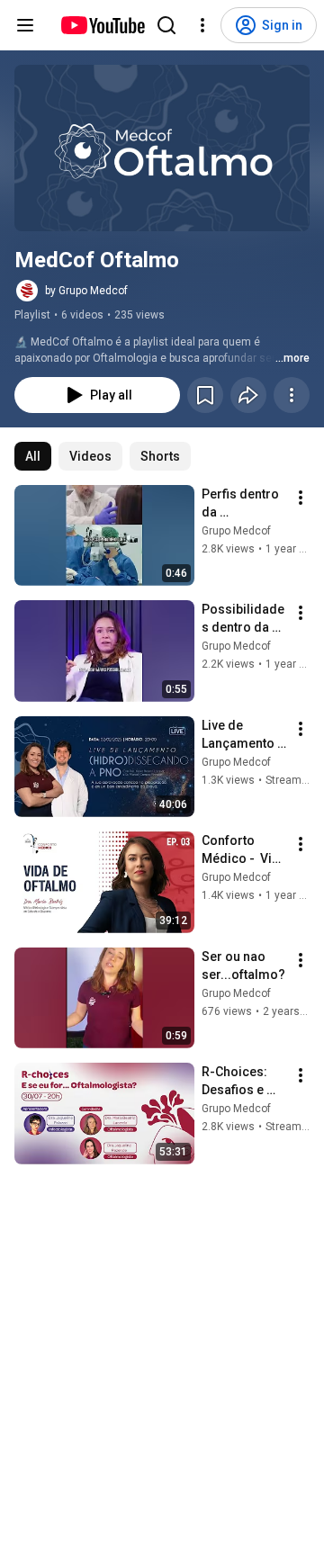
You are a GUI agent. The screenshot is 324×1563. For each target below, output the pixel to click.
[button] (162, 148)
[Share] (248, 395)
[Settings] (202, 25)
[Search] (166, 25)
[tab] (32, 456)
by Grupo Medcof (86, 290)
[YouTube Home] (102, 25)
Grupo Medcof (236, 531)
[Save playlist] (205, 395)
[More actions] (292, 395)
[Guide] (25, 25)
